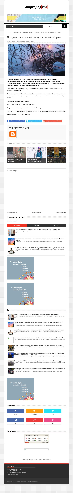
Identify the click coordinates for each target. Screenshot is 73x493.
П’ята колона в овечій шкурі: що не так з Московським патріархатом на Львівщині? (38, 337)
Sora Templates (16, 481)
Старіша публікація (61, 212)
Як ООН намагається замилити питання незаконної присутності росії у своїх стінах (38, 345)
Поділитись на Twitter (35, 121)
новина (31, 41)
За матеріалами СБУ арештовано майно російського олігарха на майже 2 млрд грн (38, 361)
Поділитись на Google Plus (54, 121)
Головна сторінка (36, 212)
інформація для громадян (23, 41)
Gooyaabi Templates (33, 481)
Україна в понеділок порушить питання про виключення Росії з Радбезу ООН (36, 314)
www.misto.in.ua (47, 459)
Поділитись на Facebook (17, 121)
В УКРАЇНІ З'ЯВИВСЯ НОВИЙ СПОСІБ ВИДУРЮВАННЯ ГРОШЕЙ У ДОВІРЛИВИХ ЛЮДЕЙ (39, 330)
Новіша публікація (12, 212)
